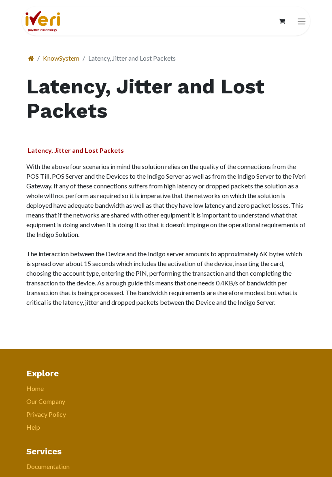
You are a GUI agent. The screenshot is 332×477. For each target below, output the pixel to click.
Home (35, 388)
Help (33, 427)
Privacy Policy (46, 414)
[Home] (31, 58)
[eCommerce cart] (282, 21)
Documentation (48, 466)
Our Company (45, 401)
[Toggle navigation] (301, 21)
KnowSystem (61, 58)
